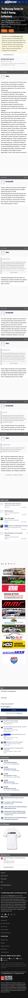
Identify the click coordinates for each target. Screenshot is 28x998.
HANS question (9, 511)
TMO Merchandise (5, 952)
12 (8, 514)
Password (4, 698)
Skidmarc (7, 512)
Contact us (3, 872)
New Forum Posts (4, 929)
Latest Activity (4, 920)
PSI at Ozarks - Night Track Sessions (13, 802)
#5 (26, 339)
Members (3, 943)
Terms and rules (4, 875)
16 (8, 507)
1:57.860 (6, 787)
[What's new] (23, 2)
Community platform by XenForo (14, 972)
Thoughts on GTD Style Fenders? (11, 720)
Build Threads (7, 745)
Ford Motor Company (16, 982)
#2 (26, 177)
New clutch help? (9, 518)
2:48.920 (6, 761)
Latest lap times (4, 757)
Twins (3, 61)
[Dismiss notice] (25, 36)
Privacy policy (4, 878)
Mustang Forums (22, 893)
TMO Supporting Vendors (9, 862)
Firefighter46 (7, 505)
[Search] (26, 2)
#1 (26, 72)
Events (5, 752)
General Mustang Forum (15, 505)
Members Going (9, 803)
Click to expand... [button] (14, 272)
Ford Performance (13, 987)
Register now (19, 713)
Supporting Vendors (5, 946)
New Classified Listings (6, 932)
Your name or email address (8, 691)
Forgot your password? (7, 704)
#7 (26, 434)
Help (2, 882)
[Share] (24, 72)
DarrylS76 (7, 520)
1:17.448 (6, 774)
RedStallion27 (7, 527)
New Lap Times (4, 926)
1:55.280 (6, 780)
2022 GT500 (17, 777)
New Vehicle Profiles (5, 923)
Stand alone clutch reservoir (13, 503)
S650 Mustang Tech (8, 723)
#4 (26, 308)
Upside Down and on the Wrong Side (13, 742)
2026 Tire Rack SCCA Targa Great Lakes (14, 797)
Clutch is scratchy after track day (18, 526)
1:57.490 (6, 767)
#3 (26, 248)
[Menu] (2, 2)
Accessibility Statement (6, 885)
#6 (26, 401)
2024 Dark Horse (15, 764)
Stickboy (6, 537)
